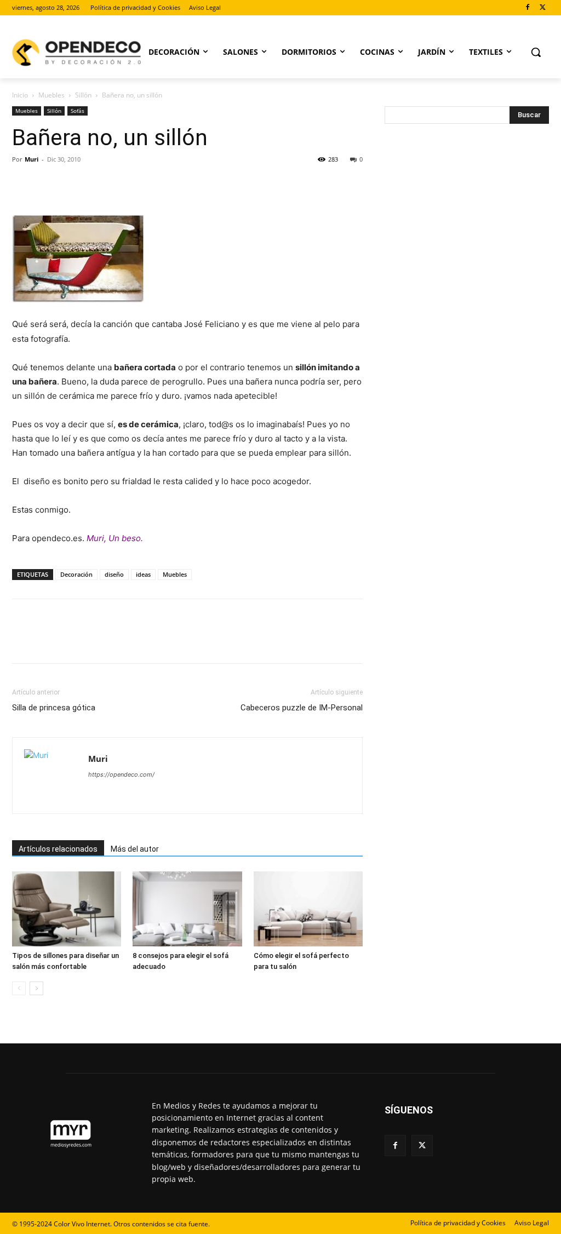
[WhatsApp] (99, 184)
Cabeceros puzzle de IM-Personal (302, 708)
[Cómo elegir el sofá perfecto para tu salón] (308, 908)
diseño (114, 574)
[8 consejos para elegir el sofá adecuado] (187, 908)
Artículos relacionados (58, 849)
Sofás (77, 110)
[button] (536, 52)
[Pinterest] (73, 184)
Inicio (20, 95)
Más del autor (135, 849)
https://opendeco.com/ (121, 774)
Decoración (76, 574)
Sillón (83, 95)
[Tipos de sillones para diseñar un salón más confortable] (66, 908)
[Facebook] (527, 8)
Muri (31, 159)
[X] (542, 8)
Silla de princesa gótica (53, 708)
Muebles (51, 95)
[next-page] (36, 988)
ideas (143, 574)
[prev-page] (19, 988)
